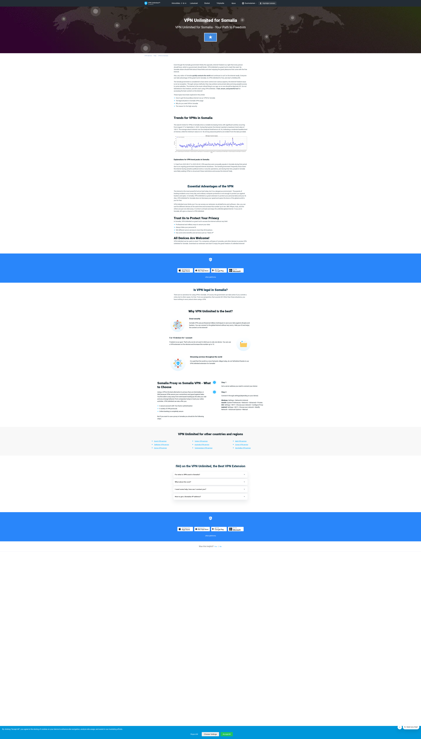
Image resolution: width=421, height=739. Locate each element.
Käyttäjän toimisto (269, 3)
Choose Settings (210, 734)
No (221, 546)
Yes (215, 546)
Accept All (227, 734)
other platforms (210, 277)
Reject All (194, 734)
